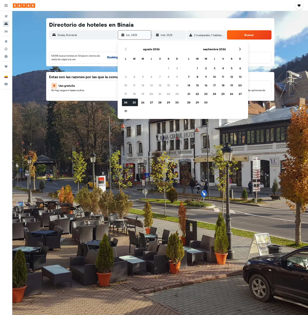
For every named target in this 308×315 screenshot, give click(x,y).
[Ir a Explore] (6, 41)
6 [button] (151, 77)
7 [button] (160, 77)
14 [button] (160, 85)
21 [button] (160, 94)
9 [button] (177, 77)
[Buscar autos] (6, 31)
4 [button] (134, 77)
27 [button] (151, 102)
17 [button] (125, 94)
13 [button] (151, 85)
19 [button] (143, 94)
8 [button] (168, 77)
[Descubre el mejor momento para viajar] (6, 56)
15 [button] (168, 85)
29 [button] (168, 102)
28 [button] (159, 102)
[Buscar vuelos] (6, 16)
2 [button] (177, 68)
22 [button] (168, 94)
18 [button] (134, 94)
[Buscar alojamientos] (6, 23)
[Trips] (6, 66)
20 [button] (151, 94)
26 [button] (142, 102)
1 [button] (168, 68)
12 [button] (143, 85)
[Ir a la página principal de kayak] (24, 5)
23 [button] (177, 94)
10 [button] (125, 85)
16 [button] (177, 85)
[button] (6, 5)
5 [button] (143, 77)
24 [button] (125, 102)
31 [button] (125, 111)
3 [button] (126, 77)
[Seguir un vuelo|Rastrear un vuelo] (6, 49)
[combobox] (86, 34)
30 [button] (177, 102)
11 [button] (134, 85)
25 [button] (134, 102)
